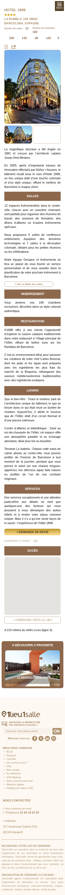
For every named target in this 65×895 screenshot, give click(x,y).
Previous (6, 135)
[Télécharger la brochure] (6, 47)
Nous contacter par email (19, 781)
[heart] (10, 55)
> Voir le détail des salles (29, 284)
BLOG (9, 751)
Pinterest (11, 755)
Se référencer (13, 773)
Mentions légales (15, 784)
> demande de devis (32, 532)
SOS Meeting (13, 777)
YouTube (11, 759)
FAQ (8, 766)
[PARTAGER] (13, 46)
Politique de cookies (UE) (19, 788)
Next (58, 135)
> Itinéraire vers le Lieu (32, 620)
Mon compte (13, 770)
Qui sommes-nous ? (17, 762)
